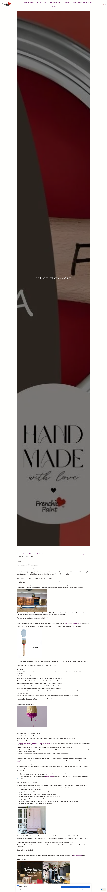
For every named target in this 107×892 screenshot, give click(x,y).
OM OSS (53, 6)
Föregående (84, 553)
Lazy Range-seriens (77, 855)
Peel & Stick (19, 2)
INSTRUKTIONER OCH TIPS (52, 2)
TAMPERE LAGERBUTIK (70, 2)
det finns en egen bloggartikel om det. (73, 623)
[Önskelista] (103, 4)
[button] (19, 885)
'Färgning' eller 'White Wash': (23, 743)
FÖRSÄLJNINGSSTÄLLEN (85, 2)
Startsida (19, 553)
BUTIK (39, 2)
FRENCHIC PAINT (29, 2)
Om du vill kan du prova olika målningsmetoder (40, 743)
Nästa (88, 553)
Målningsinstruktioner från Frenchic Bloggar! (33, 553)
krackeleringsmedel (49, 776)
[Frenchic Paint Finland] (6, 4)
